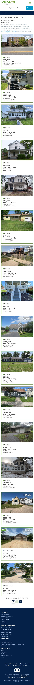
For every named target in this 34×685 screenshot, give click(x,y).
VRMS (2, 657)
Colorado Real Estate (6, 627)
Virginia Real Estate (6, 634)
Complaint (25, 665)
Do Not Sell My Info (10, 663)
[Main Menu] (29, 3)
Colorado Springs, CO (7, 616)
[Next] (20, 601)
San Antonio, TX (5, 614)
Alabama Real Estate (6, 631)
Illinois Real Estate (6, 629)
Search (29, 8)
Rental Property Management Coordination (13, 644)
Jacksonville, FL (5, 619)
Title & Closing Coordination (8, 646)
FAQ (2, 650)
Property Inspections (6, 642)
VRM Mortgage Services (8, 31)
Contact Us (4, 653)
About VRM (4, 652)
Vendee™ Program (6, 655)
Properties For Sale (6, 641)
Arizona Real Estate (6, 632)
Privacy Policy (20, 663)
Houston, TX (4, 617)
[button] (4, 13)
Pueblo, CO (4, 621)
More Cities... (4, 623)
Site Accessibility (17, 665)
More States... (4, 636)
